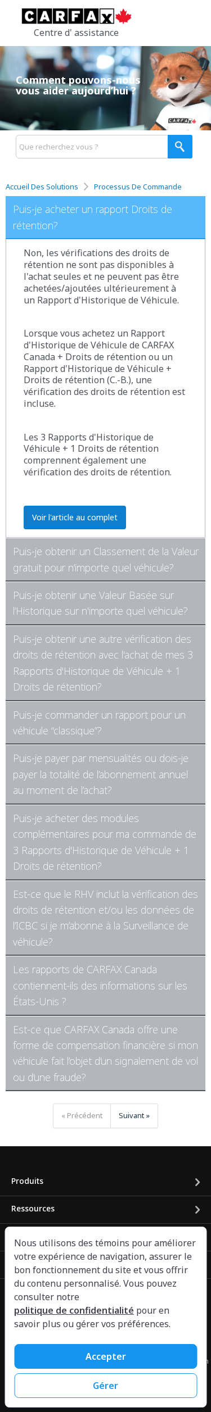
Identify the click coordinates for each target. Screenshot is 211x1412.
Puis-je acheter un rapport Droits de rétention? (92, 216)
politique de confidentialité (74, 1310)
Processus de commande (138, 186)
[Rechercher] (180, 146)
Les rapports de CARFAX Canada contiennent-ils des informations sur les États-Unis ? (100, 985)
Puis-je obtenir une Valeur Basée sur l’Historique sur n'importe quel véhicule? (100, 603)
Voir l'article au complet (75, 517)
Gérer (105, 1385)
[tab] (105, 217)
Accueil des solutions (43, 186)
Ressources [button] (33, 1208)
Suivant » (134, 1115)
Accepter (106, 1356)
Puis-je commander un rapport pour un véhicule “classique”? (99, 722)
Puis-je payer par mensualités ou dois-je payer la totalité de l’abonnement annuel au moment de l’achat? (100, 774)
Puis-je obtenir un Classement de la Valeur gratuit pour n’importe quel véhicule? (106, 559)
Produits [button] (27, 1180)
